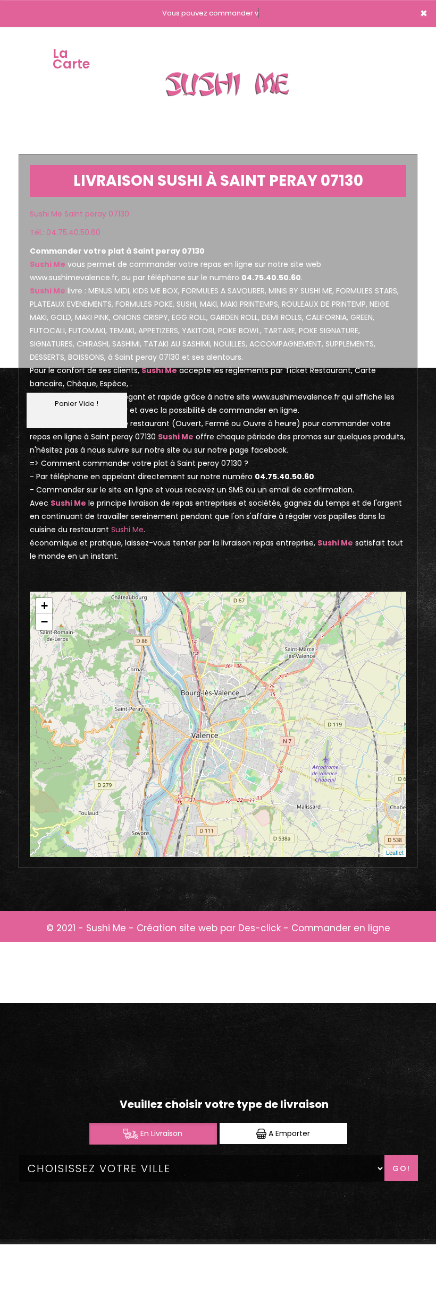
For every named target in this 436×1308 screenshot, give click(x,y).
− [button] (44, 621)
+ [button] (44, 605)
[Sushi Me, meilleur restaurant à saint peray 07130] (231, 59)
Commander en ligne (340, 928)
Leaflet (395, 852)
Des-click (259, 928)
